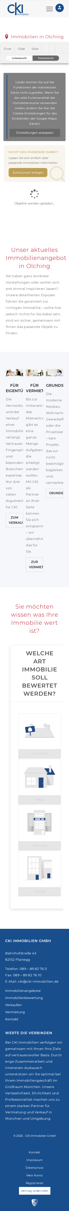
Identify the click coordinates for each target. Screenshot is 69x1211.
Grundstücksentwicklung (56, 493)
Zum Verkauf (16, 520)
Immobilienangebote (23, 991)
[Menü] (47, 8)
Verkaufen (13, 1005)
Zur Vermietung (36, 564)
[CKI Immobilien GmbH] (20, 8)
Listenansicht (19, 58)
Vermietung (15, 1012)
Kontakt (11, 1019)
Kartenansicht (45, 58)
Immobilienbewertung (24, 998)
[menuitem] (47, 8)
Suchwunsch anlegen (28, 172)
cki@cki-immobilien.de (38, 981)
